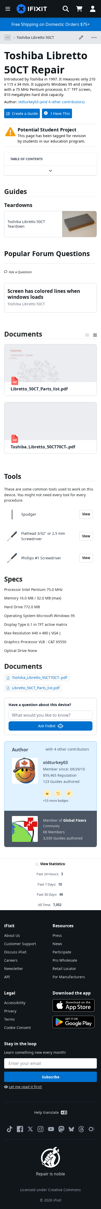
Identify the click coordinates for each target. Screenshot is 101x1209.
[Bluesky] (71, 1129)
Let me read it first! (25, 1086)
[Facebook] (20, 1129)
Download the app (72, 993)
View (86, 514)
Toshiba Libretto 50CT (35, 37)
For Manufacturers (69, 976)
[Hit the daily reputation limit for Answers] (47, 793)
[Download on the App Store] (74, 1005)
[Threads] (81, 1129)
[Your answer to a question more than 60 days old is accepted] (58, 793)
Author (20, 749)
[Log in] (93, 9)
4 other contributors (71, 749)
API (7, 976)
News (57, 943)
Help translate (46, 1112)
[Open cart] (79, 9)
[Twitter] (30, 1129)
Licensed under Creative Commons (50, 1189)
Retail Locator (64, 968)
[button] (66, 9)
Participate (62, 952)
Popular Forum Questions (47, 253)
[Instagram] (41, 1129)
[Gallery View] (95, 334)
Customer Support (20, 943)
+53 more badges (55, 800)
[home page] (32, 8)
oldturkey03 (28, 101)
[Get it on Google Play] (74, 1022)
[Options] (7, 37)
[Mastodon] (61, 1129)
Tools (12, 476)
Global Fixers (74, 820)
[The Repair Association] (92, 1129)
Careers (11, 960)
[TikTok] (9, 1129)
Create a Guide (25, 113)
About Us (12, 935)
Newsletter (13, 968)
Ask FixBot (46, 725)
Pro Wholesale (65, 960)
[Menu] (7, 8)
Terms (9, 1019)
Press (57, 935)
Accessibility (14, 1002)
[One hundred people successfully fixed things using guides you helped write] (69, 793)
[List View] (87, 334)
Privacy (10, 1010)
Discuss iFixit (15, 952)
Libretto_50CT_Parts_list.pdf (36, 687)
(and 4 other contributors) (62, 101)
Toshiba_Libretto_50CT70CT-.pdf (39, 677)
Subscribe (50, 1076)
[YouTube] (51, 1129)
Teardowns (18, 205)
